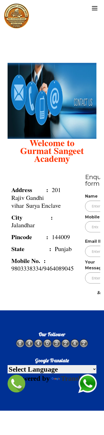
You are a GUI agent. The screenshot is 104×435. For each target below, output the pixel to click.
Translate (75, 378)
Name (91, 196)
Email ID (94, 241)
